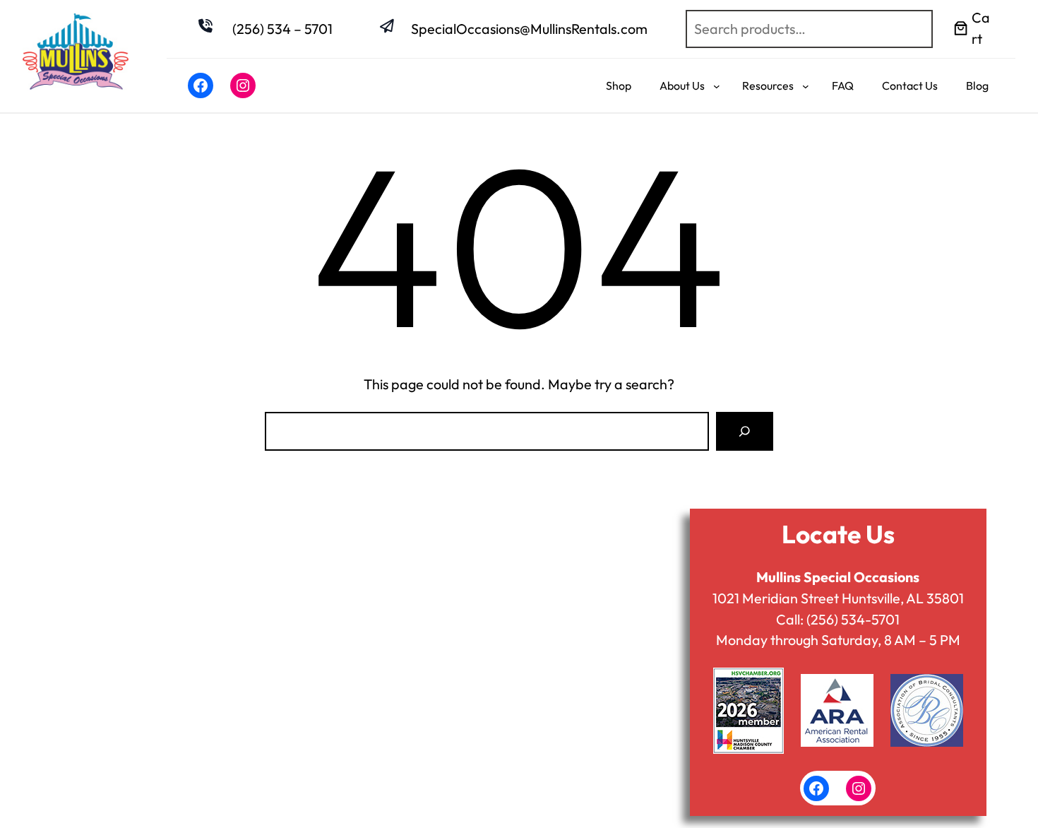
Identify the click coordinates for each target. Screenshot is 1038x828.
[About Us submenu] (716, 85)
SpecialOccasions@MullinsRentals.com (529, 28)
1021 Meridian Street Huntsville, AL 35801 (838, 598)
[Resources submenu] (805, 85)
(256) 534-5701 (853, 619)
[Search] (744, 431)
